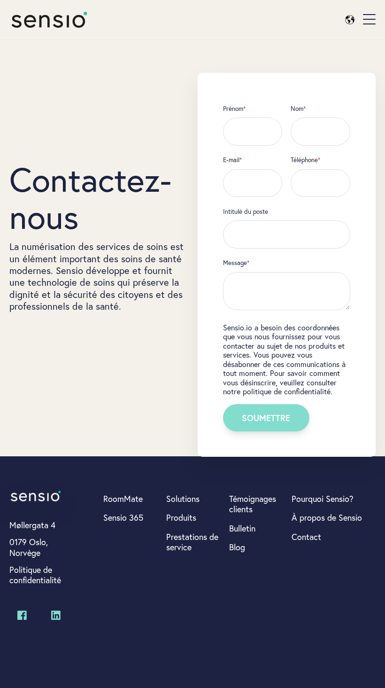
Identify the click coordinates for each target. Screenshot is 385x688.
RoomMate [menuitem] (123, 498)
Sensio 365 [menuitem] (123, 517)
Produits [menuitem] (181, 517)
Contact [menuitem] (306, 536)
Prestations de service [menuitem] (192, 542)
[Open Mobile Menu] (369, 19)
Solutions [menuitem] (183, 498)
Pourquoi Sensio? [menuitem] (323, 498)
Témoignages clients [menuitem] (252, 504)
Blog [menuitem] (237, 547)
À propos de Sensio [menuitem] (327, 517)
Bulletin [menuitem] (242, 528)
